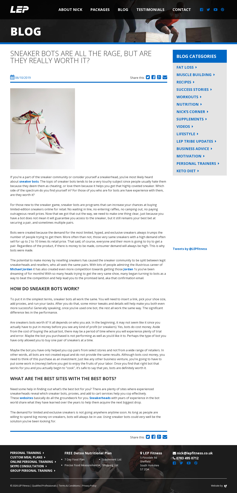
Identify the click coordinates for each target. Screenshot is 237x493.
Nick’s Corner (190, 111)
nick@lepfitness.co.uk (195, 453)
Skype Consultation (27, 466)
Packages (100, 9)
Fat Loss (185, 67)
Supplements (190, 119)
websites (26, 398)
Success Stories (192, 89)
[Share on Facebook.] (153, 78)
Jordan (128, 269)
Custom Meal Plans (26, 457)
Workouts (187, 96)
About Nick (70, 9)
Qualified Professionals (44, 485)
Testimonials (150, 9)
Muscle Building (194, 74)
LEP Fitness (19, 10)
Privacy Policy (89, 485)
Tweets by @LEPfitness (190, 249)
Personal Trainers (196, 163)
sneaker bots (29, 181)
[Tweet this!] (147, 78)
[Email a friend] (164, 78)
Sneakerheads (100, 398)
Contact (182, 9)
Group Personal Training (31, 471)
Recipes (183, 82)
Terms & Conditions (69, 485)
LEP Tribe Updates (194, 141)
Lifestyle (185, 133)
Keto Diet (186, 170)
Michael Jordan (21, 269)
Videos (183, 126)
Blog (123, 9)
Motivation (188, 156)
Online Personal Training (31, 462)
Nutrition (187, 104)
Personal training (25, 453)
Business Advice (192, 148)
